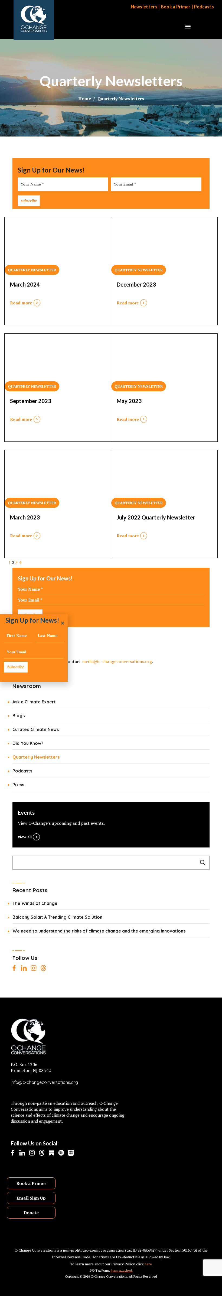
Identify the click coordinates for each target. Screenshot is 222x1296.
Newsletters (144, 6)
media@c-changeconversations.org (117, 661)
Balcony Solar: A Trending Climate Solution (57, 917)
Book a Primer (176, 6)
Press (18, 784)
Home (84, 99)
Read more (21, 303)
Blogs (18, 715)
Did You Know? (27, 743)
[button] (188, 26)
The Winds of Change (34, 903)
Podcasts (204, 6)
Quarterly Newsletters (36, 757)
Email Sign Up (31, 1198)
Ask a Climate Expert (34, 701)
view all (25, 836)
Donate (31, 1213)
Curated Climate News (35, 729)
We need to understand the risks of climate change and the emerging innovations (98, 931)
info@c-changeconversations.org (44, 1082)
